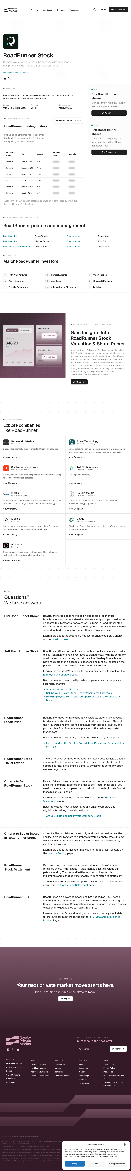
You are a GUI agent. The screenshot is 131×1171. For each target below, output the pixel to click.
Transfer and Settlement (74, 885)
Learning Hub (60, 1064)
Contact (82, 1079)
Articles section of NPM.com (62, 689)
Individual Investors (38, 1068)
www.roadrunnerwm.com (14, 72)
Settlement (10, 1082)
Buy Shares (107, 113)
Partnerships (84, 1076)
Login (103, 9)
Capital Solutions (13, 1075)
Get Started (116, 9)
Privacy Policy (109, 1068)
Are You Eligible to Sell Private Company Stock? (74, 816)
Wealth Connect (12, 1079)
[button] (126, 1144)
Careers (82, 1072)
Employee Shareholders (40, 1076)
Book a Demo (79, 382)
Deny (96, 1163)
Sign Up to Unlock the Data (68, 120)
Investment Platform (14, 1063)
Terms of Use (108, 1064)
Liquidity (9, 1071)
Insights (58, 1068)
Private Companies (38, 1064)
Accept (75, 1163)
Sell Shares (107, 152)
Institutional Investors (39, 1072)
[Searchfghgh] (94, 9)
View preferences (117, 1163)
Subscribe (116, 1048)
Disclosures (108, 1072)
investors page (59, 639)
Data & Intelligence (13, 1067)
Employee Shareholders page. (60, 674)
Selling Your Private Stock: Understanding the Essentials (79, 693)
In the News (84, 1083)
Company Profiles (62, 1076)
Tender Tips (59, 1072)
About (81, 1064)
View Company (10, 457)
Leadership (83, 1068)
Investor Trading (57, 853)
